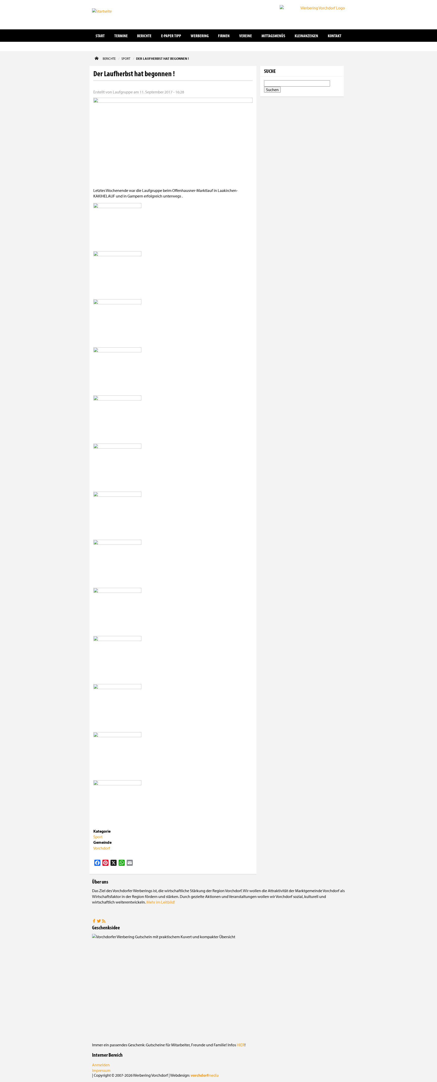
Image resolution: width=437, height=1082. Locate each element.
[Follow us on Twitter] (99, 921)
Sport (97, 836)
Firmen (224, 35)
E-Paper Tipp (171, 35)
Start (100, 35)
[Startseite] (117, 14)
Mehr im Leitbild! (160, 902)
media (205, 1075)
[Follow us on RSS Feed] (104, 921)
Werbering (200, 35)
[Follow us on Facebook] (94, 921)
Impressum (101, 1070)
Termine (121, 35)
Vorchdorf (101, 848)
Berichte (144, 35)
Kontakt (334, 35)
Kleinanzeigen (306, 35)
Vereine (245, 35)
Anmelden (101, 1064)
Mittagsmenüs (273, 35)
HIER (241, 1044)
